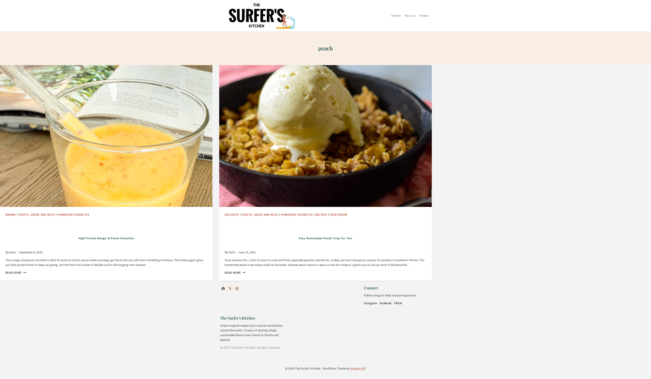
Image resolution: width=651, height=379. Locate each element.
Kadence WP (358, 368)
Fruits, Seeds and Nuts (37, 215)
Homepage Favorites (74, 215)
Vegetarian (338, 215)
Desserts (232, 215)
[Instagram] (237, 288)
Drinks (10, 215)
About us (410, 15)
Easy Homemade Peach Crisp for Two (325, 238)
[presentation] (106, 136)
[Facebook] (223, 288)
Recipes (396, 15)
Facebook (385, 303)
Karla (12, 252)
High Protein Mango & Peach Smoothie (106, 238)
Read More (14, 273)
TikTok (398, 303)
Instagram (370, 303)
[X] (230, 288)
